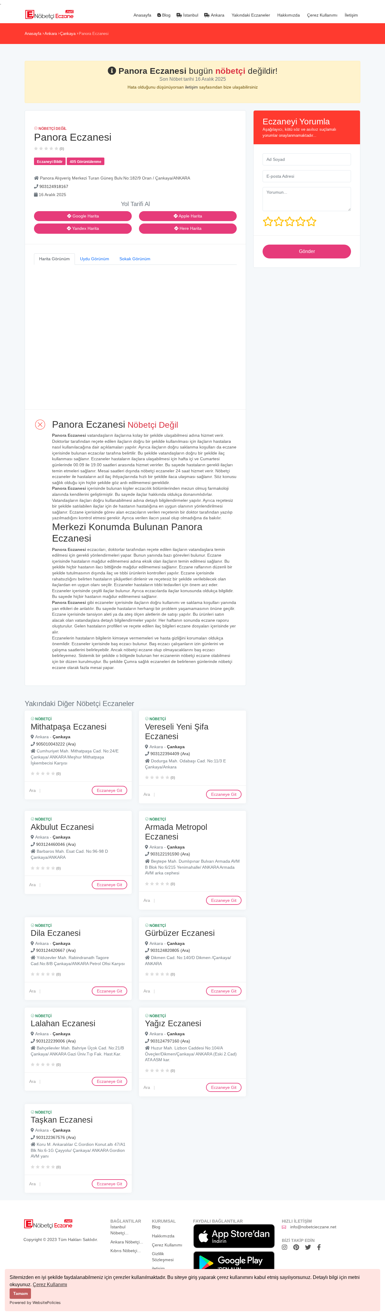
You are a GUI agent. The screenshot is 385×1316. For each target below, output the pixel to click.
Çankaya (67, 33)
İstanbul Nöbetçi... (119, 1229)
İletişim (350, 15)
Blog (166, 15)
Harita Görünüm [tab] (54, 258)
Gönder (307, 251)
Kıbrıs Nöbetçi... (125, 1250)
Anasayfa (141, 15)
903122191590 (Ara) (170, 854)
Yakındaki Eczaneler (250, 15)
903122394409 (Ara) (170, 753)
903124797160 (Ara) (170, 1040)
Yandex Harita (85, 228)
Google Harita (85, 216)
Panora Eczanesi (94, 33)
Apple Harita (190, 216)
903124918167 (53, 186)
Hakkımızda (288, 15)
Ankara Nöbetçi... (126, 1241)
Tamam (20, 1293)
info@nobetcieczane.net (313, 1226)
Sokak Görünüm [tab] (134, 258)
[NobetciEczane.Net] (49, 13)
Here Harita (190, 228)
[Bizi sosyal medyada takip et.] (286, 1247)
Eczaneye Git (109, 790)
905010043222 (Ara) (56, 743)
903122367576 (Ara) (56, 1137)
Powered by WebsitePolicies (35, 1302)
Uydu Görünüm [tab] (94, 258)
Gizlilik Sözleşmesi (163, 1256)
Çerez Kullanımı (50, 1284)
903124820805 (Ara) (170, 950)
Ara (32, 790)
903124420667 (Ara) (56, 950)
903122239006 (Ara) (56, 1040)
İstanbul (190, 15)
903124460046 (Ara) (56, 844)
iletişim (192, 87)
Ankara (217, 15)
